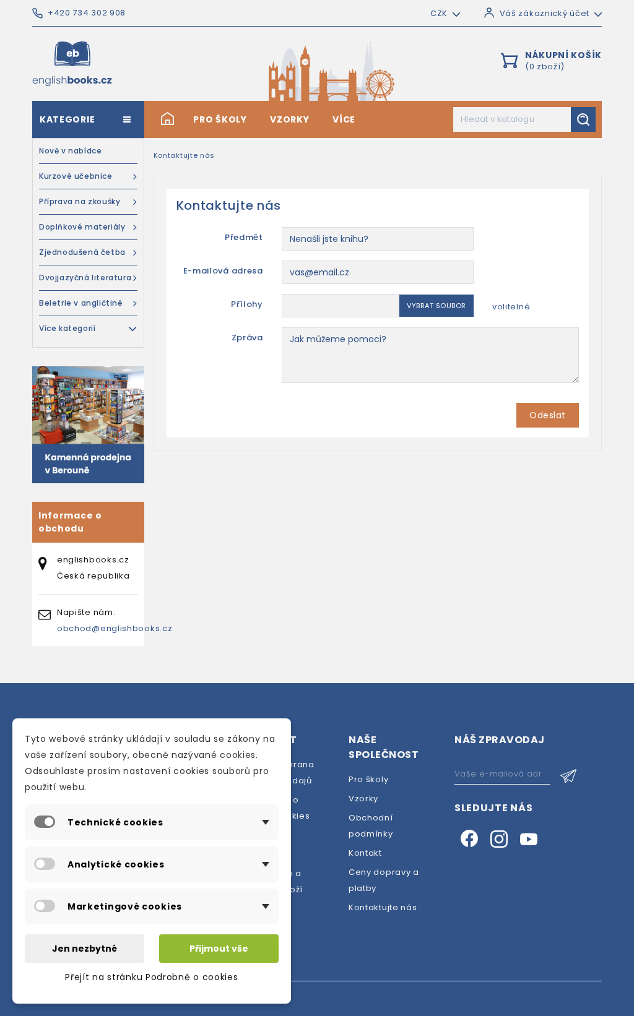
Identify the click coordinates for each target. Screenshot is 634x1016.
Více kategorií (67, 328)
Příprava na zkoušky (79, 201)
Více (343, 119)
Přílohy (247, 304)
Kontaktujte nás (383, 907)
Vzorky (289, 119)
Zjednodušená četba (82, 252)
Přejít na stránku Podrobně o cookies (151, 977)
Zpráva (247, 337)
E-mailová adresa (223, 271)
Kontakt (365, 853)
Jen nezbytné (84, 948)
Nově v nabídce (70, 150)
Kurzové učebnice (76, 176)
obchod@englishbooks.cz (114, 628)
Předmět (244, 237)
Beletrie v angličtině (81, 303)
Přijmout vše (218, 948)
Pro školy (219, 119)
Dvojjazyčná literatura (85, 277)
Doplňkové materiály (82, 227)
